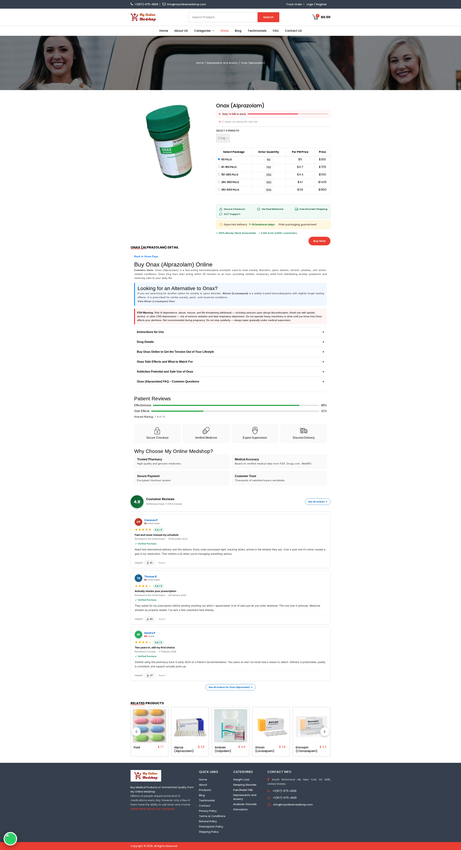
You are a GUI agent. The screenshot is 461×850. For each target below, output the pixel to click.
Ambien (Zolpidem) (201, 749)
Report (161, 562)
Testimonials (257, 31)
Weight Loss (241, 779)
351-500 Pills (230, 190)
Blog (238, 31)
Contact (205, 805)
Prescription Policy (211, 826)
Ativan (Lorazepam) (243, 749)
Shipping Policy (209, 832)
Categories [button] (202, 31)
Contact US (293, 31)
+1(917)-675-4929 (146, 4)
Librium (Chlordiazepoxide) (326, 749)
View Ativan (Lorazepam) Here (156, 301)
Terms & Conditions (212, 816)
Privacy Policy (208, 811)
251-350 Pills (230, 182)
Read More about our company (153, 809)
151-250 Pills (229, 174)
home (200, 63)
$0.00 (323, 16)
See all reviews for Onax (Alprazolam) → (231, 687)
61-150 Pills (229, 167)
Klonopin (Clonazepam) (285, 749)
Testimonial (207, 800)
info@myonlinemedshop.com (186, 4)
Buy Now (319, 241)
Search (268, 17)
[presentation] (136, 731)
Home (163, 31)
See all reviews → (317, 501)
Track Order (294, 4)
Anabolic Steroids (245, 804)
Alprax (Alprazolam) (163, 749)
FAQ (276, 31)
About (203, 785)
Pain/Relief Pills (243, 790)
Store (225, 31)
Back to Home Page (146, 256)
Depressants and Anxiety (222, 63)
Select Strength (227, 130)
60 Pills (226, 159)
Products (205, 790)
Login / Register (316, 4)
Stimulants (240, 809)
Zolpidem (403, 12)
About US (181, 31)
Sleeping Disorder (244, 785)
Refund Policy (208, 821)
